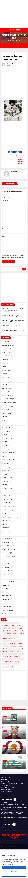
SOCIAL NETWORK (7, 581)
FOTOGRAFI (5, 467)
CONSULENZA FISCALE (8, 402)
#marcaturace (6, 623)
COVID (4, 416)
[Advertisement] (14, 14)
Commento (5, 200)
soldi (17, 661)
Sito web (4, 245)
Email (4, 236)
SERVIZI (4, 574)
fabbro (15, 633)
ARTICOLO (5, 377)
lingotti (20, 643)
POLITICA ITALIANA (7, 535)
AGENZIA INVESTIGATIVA (9, 345)
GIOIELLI (4, 470)
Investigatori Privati (7, 510)
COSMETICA (5, 413)
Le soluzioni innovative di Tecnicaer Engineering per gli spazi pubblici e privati (14, 764)
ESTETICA (5, 445)
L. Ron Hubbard (12, 643)
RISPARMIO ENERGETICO (9, 549)
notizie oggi (20, 648)
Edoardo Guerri (17, 722)
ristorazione (16, 656)
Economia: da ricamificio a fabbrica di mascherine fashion (20, 159)
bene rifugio (6, 625)
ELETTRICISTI (6, 438)
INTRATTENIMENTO (7, 506)
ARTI (3, 373)
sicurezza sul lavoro (8, 661)
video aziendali (7, 664)
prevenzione (11, 653)
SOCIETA (4, 585)
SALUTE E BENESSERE (8, 556)
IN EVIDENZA (5, 488)
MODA (4, 524)
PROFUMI (5, 542)
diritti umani (12, 630)
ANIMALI (4, 366)
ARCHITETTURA (6, 370)
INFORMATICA (6, 499)
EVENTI (4, 449)
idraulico (12, 638)
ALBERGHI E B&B (7, 356)
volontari (15, 664)
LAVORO (4, 513)
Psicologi (4, 545)
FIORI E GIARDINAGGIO (8, 459)
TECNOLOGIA (6, 595)
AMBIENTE (5, 359)
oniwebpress (16, 751)
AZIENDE (4, 391)
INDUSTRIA (5, 495)
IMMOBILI (4, 484)
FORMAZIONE (6, 463)
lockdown (6, 646)
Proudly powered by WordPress (7, 846)
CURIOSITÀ (5, 427)
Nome (4, 228)
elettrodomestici (7, 633)
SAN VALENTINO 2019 (8, 560)
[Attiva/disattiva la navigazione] (15, 45)
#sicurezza (15, 623)
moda (21, 646)
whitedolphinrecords (8, 666)
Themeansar (24, 846)
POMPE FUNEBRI (7, 538)
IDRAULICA (5, 481)
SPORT (4, 592)
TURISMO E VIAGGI (7, 603)
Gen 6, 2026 (7, 722)
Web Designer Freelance (8, 613)
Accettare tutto (14, 867)
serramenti (20, 659)
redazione (10, 63)
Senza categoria (6, 567)
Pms (5, 653)
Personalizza (14, 871)
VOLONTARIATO (6, 610)
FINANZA (4, 456)
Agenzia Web (5, 348)
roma (5, 659)
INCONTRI (5, 492)
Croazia (5, 630)
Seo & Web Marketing (7, 570)
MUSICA (4, 527)
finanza (16, 635)
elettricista (21, 630)
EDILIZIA (4, 434)
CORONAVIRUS (6, 409)
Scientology (12, 659)
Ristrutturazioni (6, 553)
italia (4, 643)
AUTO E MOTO (6, 388)
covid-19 (20, 628)
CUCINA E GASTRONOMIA (9, 424)
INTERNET (5, 502)
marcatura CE (14, 646)
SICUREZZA (5, 578)
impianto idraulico (7, 641)
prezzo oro (20, 653)
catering (19, 625)
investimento (17, 641)
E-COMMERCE (6, 431)
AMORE (4, 363)
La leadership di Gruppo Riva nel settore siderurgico (12, 719)
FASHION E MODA (7, 452)
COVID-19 (5, 420)
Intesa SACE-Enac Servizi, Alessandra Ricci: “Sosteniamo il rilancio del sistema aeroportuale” (13, 310)
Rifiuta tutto (14, 875)
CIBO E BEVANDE (7, 399)
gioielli (5, 638)
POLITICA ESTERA (7, 531)
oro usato (11, 651)
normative (12, 648)
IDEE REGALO (6, 477)
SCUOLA (4, 563)
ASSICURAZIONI (6, 384)
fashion (21, 633)
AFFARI (4, 341)
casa (13, 625)
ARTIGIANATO (6, 381)
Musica (5, 648)
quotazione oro (7, 656)
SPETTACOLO (6, 588)
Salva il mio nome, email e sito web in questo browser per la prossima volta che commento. (13, 256)
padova (18, 651)
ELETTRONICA (6, 441)
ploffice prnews (17, 736)
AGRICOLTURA (6, 352)
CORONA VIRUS (6, 406)
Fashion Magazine (7, 635)
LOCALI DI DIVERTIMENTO (9, 517)
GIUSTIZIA (5, 474)
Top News (4, 599)
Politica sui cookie (9, 864)
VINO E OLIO (5, 606)
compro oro (11, 628)
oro (5, 651)
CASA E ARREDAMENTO (9, 395)
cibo (4, 628)
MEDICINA (5, 520)
